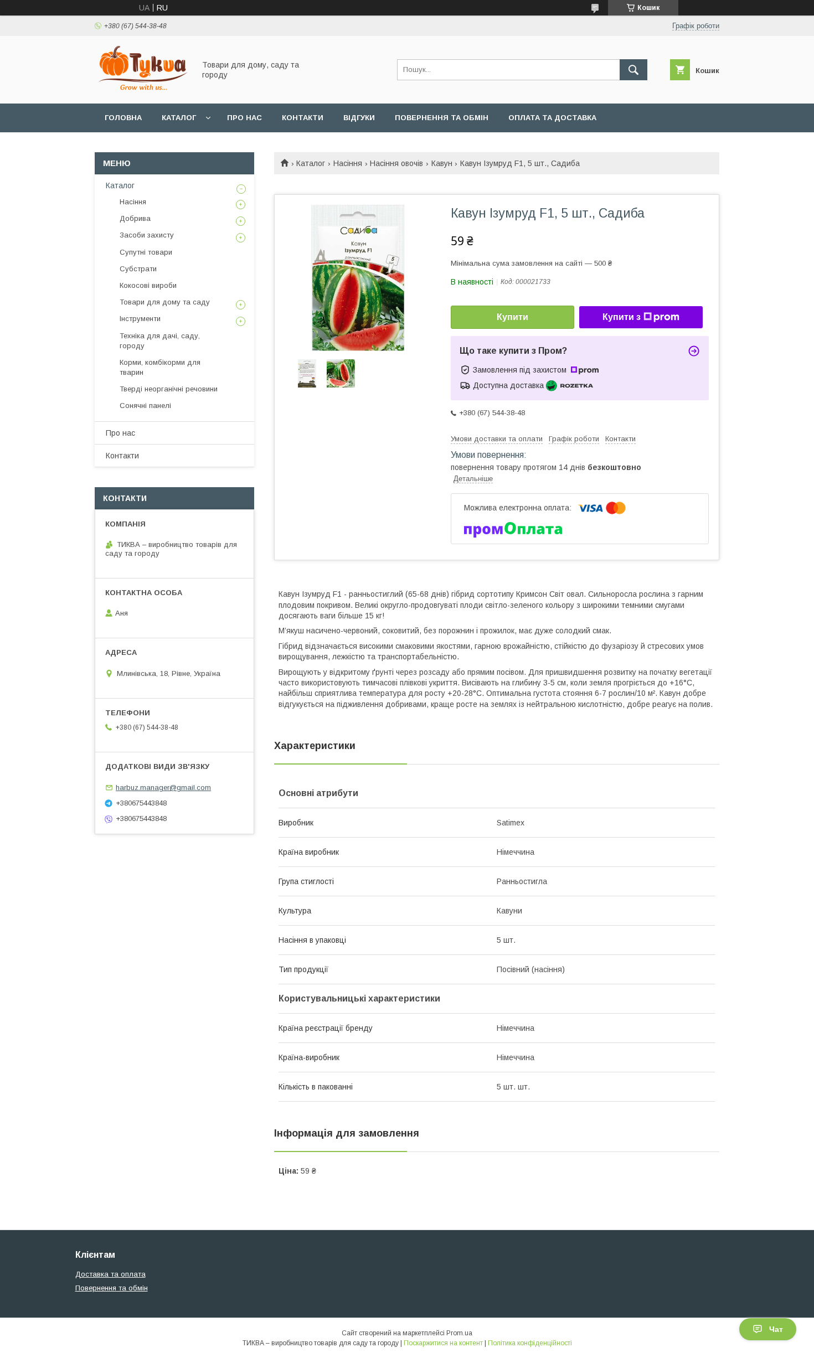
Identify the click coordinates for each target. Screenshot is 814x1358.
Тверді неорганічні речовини (169, 389)
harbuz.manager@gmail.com (163, 787)
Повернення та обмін (441, 117)
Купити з (621, 317)
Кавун (441, 163)
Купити (512, 317)
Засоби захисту (147, 235)
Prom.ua (459, 1333)
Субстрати (138, 269)
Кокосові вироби (148, 285)
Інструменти (140, 318)
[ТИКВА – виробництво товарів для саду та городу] (142, 89)
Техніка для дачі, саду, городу (160, 341)
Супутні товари (146, 252)
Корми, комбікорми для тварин (160, 367)
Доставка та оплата (110, 1274)
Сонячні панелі (145, 405)
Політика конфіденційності (530, 1343)
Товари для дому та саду (165, 302)
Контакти (302, 117)
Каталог (179, 117)
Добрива (135, 218)
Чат (776, 1329)
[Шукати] (633, 69)
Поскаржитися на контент (443, 1343)
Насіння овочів (396, 163)
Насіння (347, 163)
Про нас (244, 117)
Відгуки (359, 117)
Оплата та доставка (552, 117)
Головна (123, 117)
